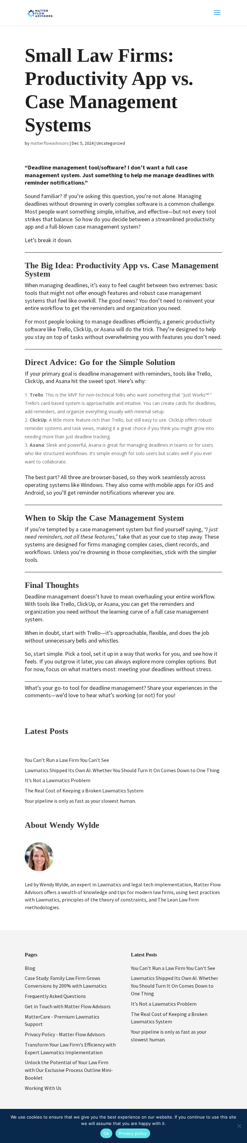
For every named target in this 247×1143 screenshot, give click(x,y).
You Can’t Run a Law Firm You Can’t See (67, 760)
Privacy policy (133, 1133)
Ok (106, 1133)
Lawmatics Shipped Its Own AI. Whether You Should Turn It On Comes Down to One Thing (122, 770)
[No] (239, 1126)
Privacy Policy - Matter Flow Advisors (65, 1034)
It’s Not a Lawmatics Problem (57, 780)
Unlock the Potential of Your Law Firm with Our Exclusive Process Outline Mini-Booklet (69, 1070)
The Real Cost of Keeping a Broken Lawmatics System (84, 790)
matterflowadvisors (50, 143)
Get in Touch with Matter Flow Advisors (68, 1006)
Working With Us (43, 1088)
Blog (30, 968)
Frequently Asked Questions (55, 996)
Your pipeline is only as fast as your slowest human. (80, 801)
